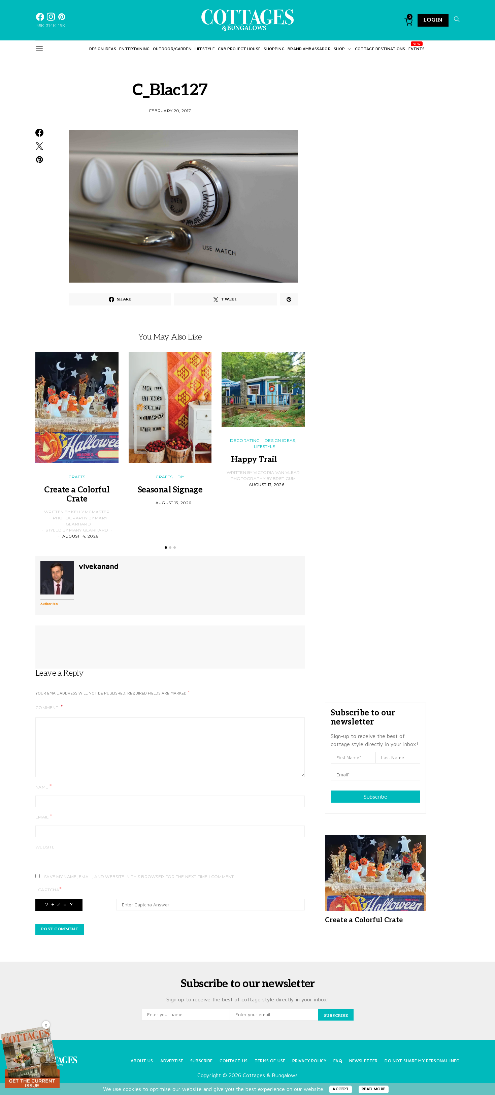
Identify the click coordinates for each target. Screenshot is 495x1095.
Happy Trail (263, 459)
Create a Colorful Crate (76, 494)
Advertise (171, 1060)
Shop (339, 48)
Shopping (274, 48)
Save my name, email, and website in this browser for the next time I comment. (139, 876)
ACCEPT (340, 1089)
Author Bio (49, 604)
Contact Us (234, 1060)
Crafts (76, 476)
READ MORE (374, 1089)
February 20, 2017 (170, 110)
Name (43, 786)
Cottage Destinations (380, 48)
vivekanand (99, 566)
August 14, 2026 (80, 536)
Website (45, 846)
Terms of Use (270, 1060)
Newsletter (363, 1060)
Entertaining (134, 48)
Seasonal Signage (170, 490)
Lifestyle (204, 48)
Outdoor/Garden (172, 48)
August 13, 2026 (173, 502)
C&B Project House (239, 48)
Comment (47, 707)
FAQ (337, 1060)
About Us (142, 1060)
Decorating (245, 440)
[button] (166, 547)
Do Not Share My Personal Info (422, 1060)
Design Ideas (102, 48)
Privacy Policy (309, 1060)
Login (433, 20)
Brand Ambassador (309, 48)
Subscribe (375, 797)
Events (416, 48)
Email (43, 816)
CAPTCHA (50, 889)
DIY (181, 476)
